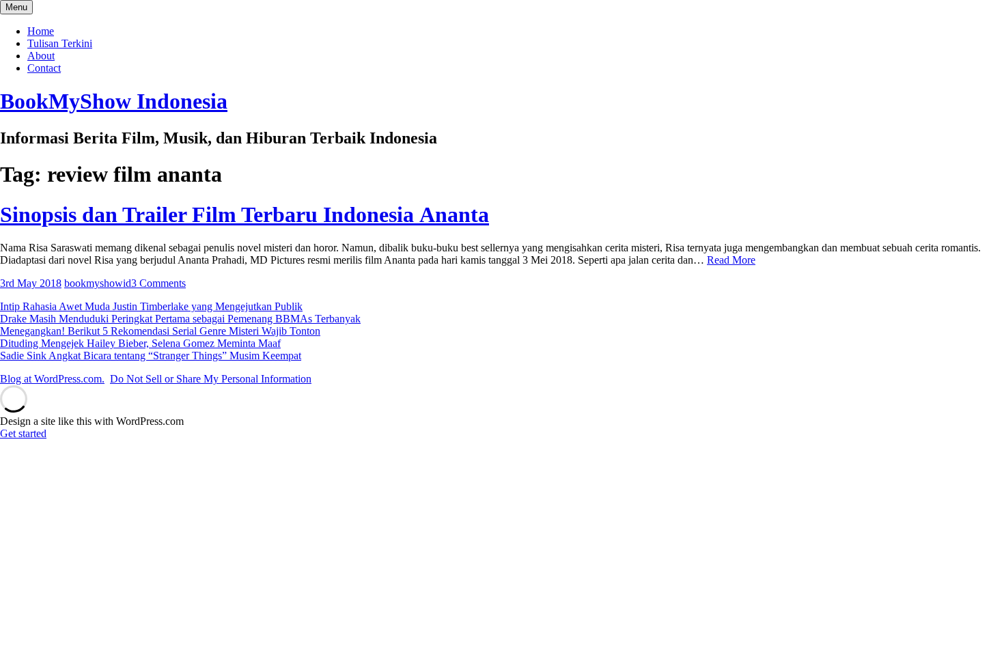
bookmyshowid (97, 283)
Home (40, 31)
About (41, 55)
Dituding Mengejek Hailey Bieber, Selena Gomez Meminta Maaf (140, 343)
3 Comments (158, 283)
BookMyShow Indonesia (113, 101)
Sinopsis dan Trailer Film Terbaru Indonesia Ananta (244, 214)
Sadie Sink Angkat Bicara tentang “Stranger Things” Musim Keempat (150, 355)
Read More (731, 260)
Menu (16, 7)
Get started (23, 433)
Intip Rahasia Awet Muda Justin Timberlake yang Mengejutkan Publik (151, 306)
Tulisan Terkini (59, 43)
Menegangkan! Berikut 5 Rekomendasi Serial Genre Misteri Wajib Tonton (160, 331)
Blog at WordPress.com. (52, 379)
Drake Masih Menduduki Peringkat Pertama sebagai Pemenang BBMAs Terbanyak (180, 318)
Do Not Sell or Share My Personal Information (210, 379)
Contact (44, 68)
